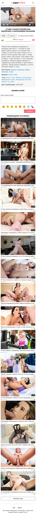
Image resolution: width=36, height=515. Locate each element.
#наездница (20, 79)
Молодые (5, 72)
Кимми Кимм (12, 75)
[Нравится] (2, 40)
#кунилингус (27, 77)
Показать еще (18, 498)
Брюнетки (20, 70)
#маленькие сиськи (8, 79)
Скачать (12, 36)
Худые (11, 72)
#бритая (19, 77)
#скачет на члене (8, 81)
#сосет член (10, 77)
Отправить (29, 111)
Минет (27, 70)
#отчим (28, 79)
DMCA (20, 508)
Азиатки (14, 70)
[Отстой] (33, 40)
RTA (13, 508)
